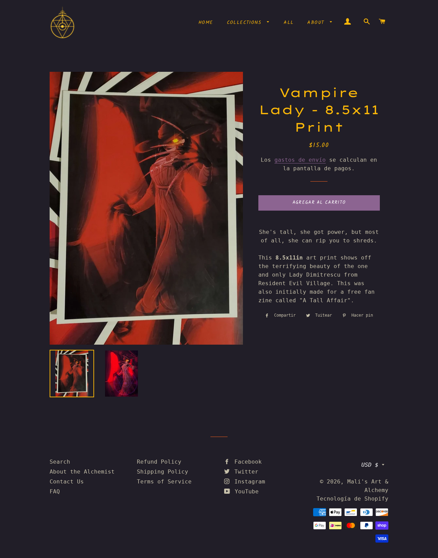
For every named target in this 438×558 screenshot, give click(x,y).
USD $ (369, 465)
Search (60, 462)
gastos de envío (300, 160)
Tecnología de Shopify (352, 498)
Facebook (246, 462)
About (316, 22)
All (289, 22)
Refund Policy (159, 462)
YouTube (245, 491)
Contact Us (67, 481)
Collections (245, 22)
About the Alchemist (82, 471)
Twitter (244, 471)
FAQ (55, 491)
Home (205, 22)
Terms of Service (164, 481)
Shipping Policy (162, 471)
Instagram (248, 481)
